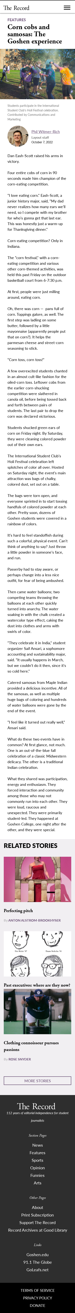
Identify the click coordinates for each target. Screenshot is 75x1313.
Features (37, 1152)
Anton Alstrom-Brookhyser (34, 920)
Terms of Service (38, 1290)
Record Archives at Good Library (37, 1230)
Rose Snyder (20, 1059)
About (37, 1207)
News (37, 1145)
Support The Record (37, 1222)
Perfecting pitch (18, 911)
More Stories (37, 1080)
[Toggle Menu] (67, 8)
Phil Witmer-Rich (45, 131)
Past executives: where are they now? (37, 985)
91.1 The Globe (37, 1262)
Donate (37, 1305)
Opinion (37, 1168)
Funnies (37, 1175)
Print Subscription (37, 1215)
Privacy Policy (37, 1297)
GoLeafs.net (37, 1270)
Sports (37, 1160)
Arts (37, 1183)
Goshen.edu (37, 1254)
